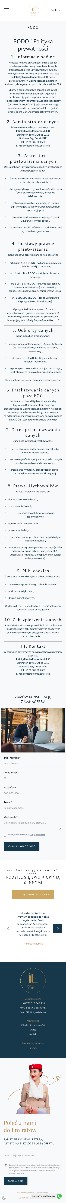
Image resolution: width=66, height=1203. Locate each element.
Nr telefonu (10, 788)
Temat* (8, 802)
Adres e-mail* (11, 773)
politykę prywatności (37, 834)
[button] (55, 10)
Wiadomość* (11, 817)
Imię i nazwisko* (12, 758)
